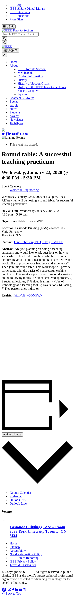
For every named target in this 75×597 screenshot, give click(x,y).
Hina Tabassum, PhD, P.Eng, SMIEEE (38, 242)
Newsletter (16, 119)
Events (14, 101)
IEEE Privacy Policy (23, 561)
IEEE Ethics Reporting (24, 558)
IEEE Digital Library (27, 8)
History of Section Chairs (34, 83)
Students (15, 112)
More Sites (16, 19)
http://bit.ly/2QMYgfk (28, 295)
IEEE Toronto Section (32, 69)
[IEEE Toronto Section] (17, 30)
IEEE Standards (20, 12)
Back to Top (13, 593)
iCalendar (16, 496)
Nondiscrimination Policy (26, 554)
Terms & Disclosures (23, 565)
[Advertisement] (37, 340)
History (22, 80)
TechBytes (16, 123)
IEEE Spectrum (19, 15)
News (13, 108)
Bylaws (22, 94)
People (14, 105)
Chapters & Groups (22, 98)
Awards (14, 116)
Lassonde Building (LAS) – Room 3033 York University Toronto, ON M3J (38, 531)
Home (13, 62)
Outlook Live (18, 503)
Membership (25, 72)
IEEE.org (16, 5)
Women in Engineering (24, 190)
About (14, 65)
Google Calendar (20, 492)
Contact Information (30, 76)
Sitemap (15, 547)
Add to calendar (12, 434)
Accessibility (18, 550)
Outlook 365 (18, 500)
